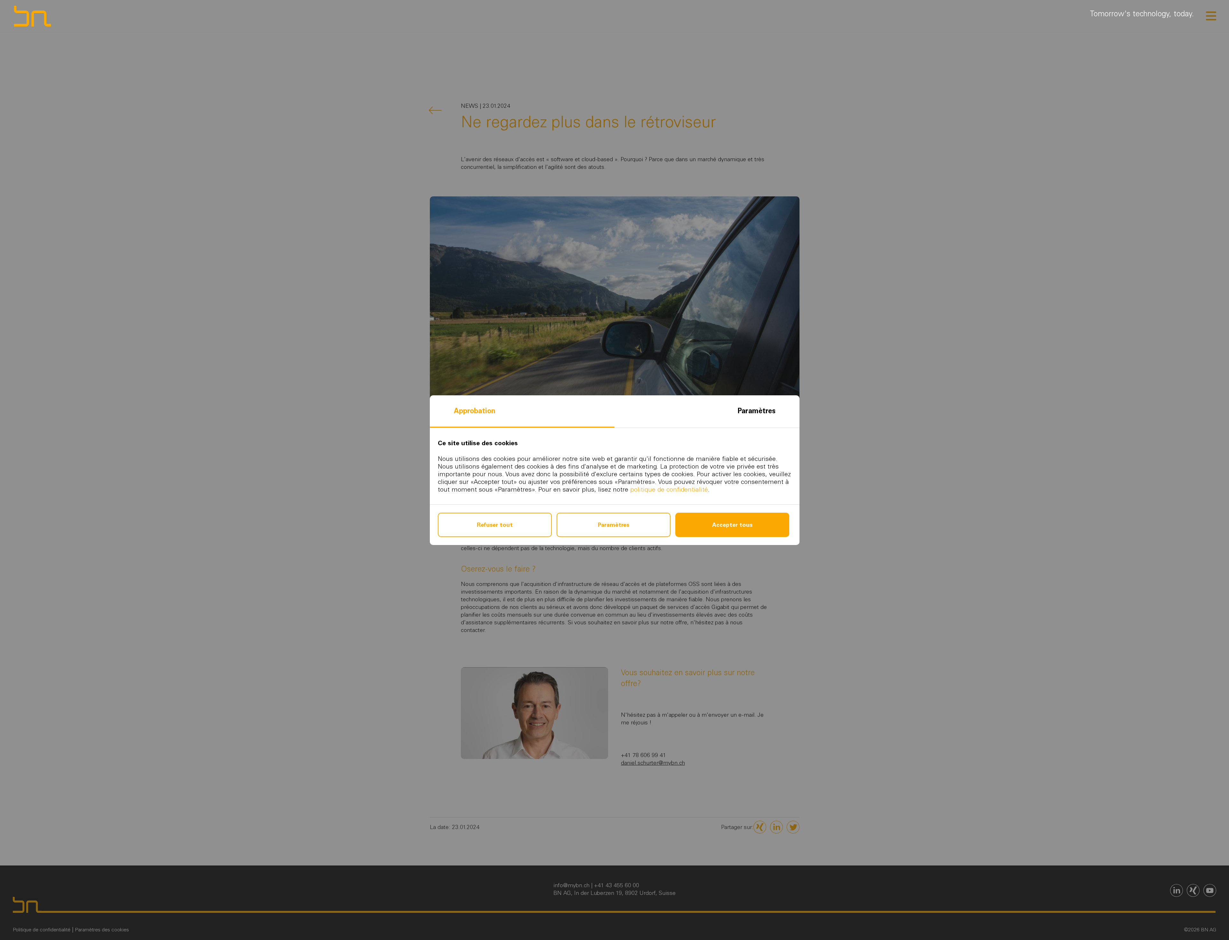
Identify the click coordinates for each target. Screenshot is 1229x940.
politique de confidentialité (669, 489)
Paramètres (756, 411)
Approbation (474, 411)
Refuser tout (495, 524)
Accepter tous (732, 524)
